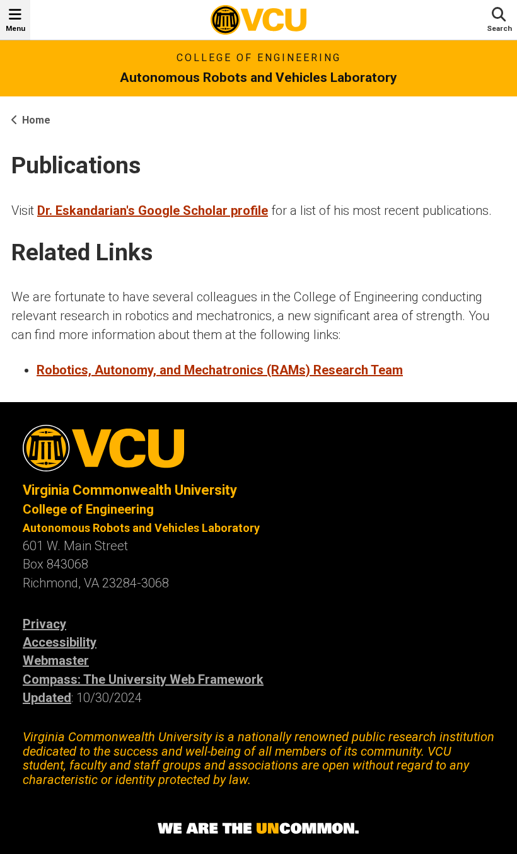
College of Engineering (259, 58)
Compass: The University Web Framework (143, 679)
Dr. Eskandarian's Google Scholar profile (152, 210)
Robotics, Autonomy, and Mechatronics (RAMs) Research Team (220, 370)
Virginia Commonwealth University (130, 490)
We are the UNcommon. (258, 829)
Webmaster (56, 660)
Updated (47, 697)
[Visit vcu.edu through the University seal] (258, 453)
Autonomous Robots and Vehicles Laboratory (258, 77)
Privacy (44, 624)
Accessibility (59, 642)
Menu (15, 28)
